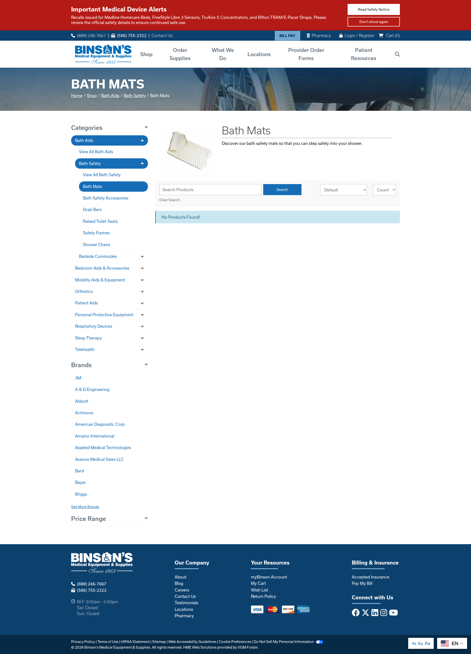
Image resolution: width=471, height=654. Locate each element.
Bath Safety (135, 95)
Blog (179, 583)
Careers (182, 590)
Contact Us (162, 35)
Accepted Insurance (370, 577)
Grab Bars (92, 209)
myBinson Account (269, 577)
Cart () (392, 35)
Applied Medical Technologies (103, 447)
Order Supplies (180, 54)
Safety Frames (96, 232)
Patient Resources (363, 54)
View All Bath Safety (102, 174)
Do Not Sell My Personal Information (284, 642)
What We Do (223, 54)
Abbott (81, 401)
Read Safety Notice (374, 9)
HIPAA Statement (135, 642)
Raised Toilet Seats (100, 221)
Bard (79, 470)
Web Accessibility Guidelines (192, 642)
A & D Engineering (92, 389)
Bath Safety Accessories (105, 198)
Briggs (81, 494)
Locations (259, 54)
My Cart (258, 583)
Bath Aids (110, 95)
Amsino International (94, 436)
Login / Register (359, 35)
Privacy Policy (83, 642)
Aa (414, 643)
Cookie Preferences (235, 642)
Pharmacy (321, 35)
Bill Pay (287, 36)
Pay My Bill (362, 583)
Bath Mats (92, 186)
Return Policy (263, 596)
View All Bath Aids (96, 151)
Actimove (84, 412)
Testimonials (186, 602)
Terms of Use (107, 642)
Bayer (80, 482)
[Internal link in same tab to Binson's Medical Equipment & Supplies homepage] (103, 53)
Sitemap (159, 642)
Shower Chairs (96, 244)
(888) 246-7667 (91, 35)
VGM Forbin (248, 647)
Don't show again (373, 22)
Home (76, 95)
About (180, 577)
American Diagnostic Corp (100, 424)
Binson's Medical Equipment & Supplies (117, 647)
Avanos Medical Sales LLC (99, 459)
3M (78, 378)
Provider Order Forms (306, 54)
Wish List (259, 590)
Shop (146, 54)
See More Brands (85, 507)
